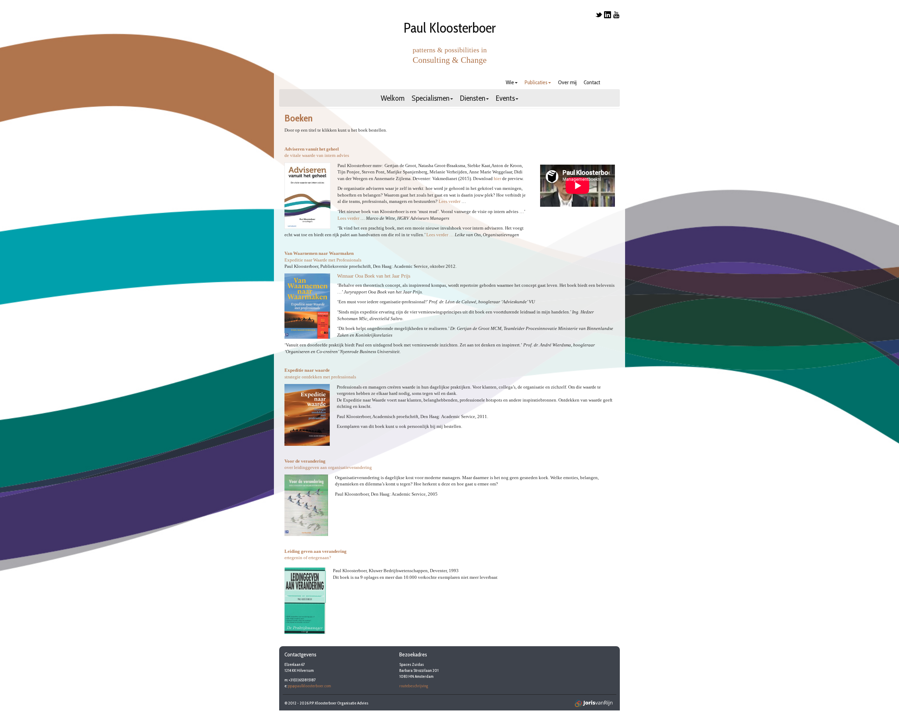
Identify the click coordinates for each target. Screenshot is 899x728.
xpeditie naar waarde (309, 370)
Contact (592, 82)
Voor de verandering (305, 461)
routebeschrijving (413, 685)
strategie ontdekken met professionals (320, 376)
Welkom (393, 99)
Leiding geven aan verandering (315, 551)
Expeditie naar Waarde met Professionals (322, 260)
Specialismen (431, 99)
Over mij (567, 82)
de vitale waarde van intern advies (316, 155)
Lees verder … (440, 234)
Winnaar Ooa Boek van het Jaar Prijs (373, 276)
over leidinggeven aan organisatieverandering (328, 467)
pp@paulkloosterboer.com (309, 685)
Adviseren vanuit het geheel (311, 149)
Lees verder (449, 201)
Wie (510, 82)
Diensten (472, 99)
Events (505, 99)
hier (497, 178)
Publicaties (536, 82)
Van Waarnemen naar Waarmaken (319, 253)
